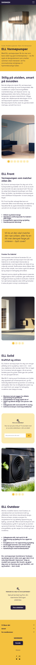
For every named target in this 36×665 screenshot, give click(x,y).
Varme (19, 45)
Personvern (18, 649)
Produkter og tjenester (11, 45)
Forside (3, 45)
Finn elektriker (18, 607)
